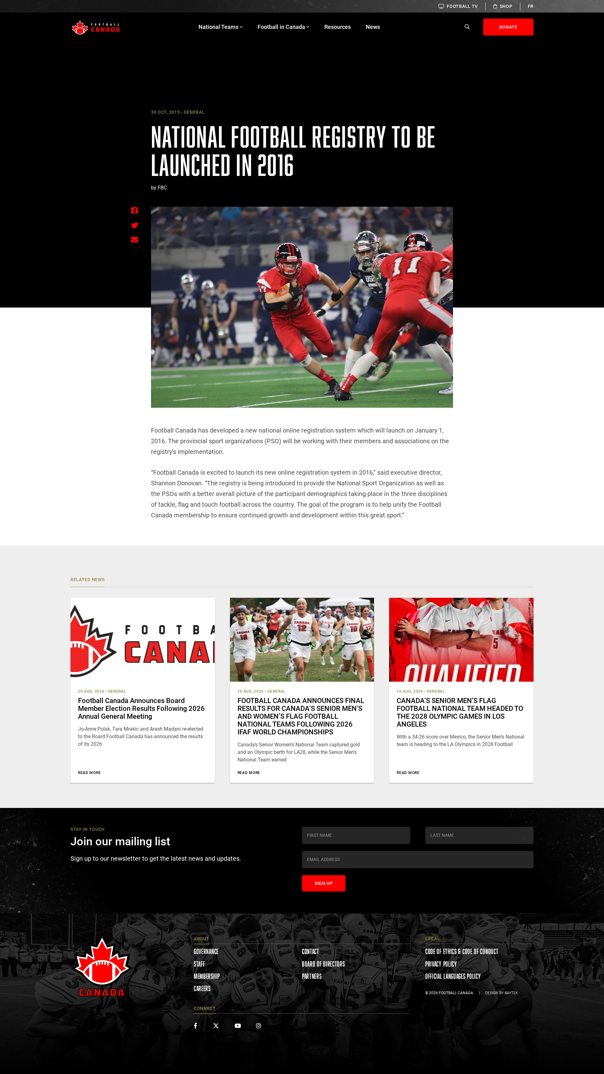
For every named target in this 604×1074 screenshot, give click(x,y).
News (373, 27)
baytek (511, 993)
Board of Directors (323, 964)
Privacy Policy (441, 964)
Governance (206, 951)
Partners (312, 976)
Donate (508, 27)
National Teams (218, 27)
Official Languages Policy (453, 976)
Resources (337, 27)
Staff (199, 964)
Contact (310, 951)
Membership (207, 976)
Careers (202, 988)
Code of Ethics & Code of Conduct (461, 951)
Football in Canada (281, 27)
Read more (89, 773)
